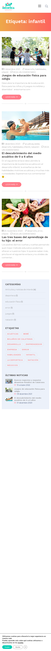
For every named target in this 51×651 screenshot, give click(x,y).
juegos (8, 314)
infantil (5, 72)
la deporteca (15, 360)
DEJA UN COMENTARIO (24, 72)
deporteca (10, 295)
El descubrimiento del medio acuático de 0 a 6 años (27, 399)
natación (35, 147)
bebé (37, 144)
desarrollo (29, 69)
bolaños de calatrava (19, 339)
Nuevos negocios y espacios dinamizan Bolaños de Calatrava (29, 381)
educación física (12, 302)
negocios (12, 365)
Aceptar (7, 647)
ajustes (20, 643)
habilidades (40, 69)
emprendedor (34, 344)
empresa (12, 350)
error (40, 231)
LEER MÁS (10, 97)
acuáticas (29, 144)
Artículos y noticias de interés (19, 289)
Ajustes (17, 647)
